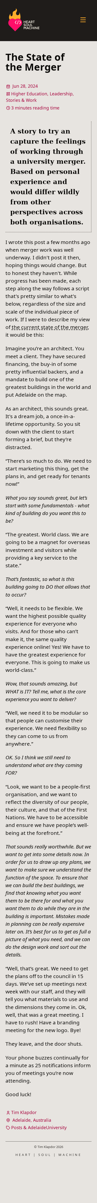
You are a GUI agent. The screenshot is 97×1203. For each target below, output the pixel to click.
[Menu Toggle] (83, 20)
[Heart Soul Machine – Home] (24, 20)
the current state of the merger (50, 327)
